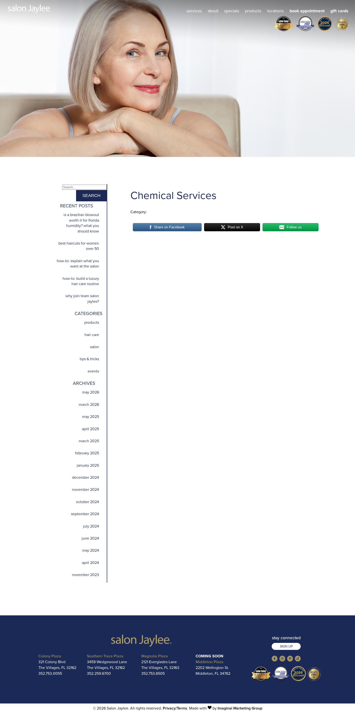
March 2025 (89, 441)
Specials (231, 11)
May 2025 (90, 416)
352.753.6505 (153, 673)
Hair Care (92, 334)
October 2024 (87, 502)
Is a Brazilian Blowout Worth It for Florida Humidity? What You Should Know (81, 223)
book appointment (307, 11)
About (213, 11)
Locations (275, 11)
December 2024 (85, 477)
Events (93, 371)
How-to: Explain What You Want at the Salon (78, 263)
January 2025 (88, 465)
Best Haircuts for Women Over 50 (78, 245)
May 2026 (90, 392)
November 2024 (85, 489)
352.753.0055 (50, 673)
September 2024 (85, 514)
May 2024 (90, 550)
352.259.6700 (99, 673)
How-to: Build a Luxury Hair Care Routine (81, 281)
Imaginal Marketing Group (240, 708)
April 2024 (90, 562)
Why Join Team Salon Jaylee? (82, 298)
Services (194, 11)
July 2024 (91, 526)
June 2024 (90, 538)
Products (253, 11)
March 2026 (89, 404)
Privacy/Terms (175, 708)
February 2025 (87, 453)
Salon (94, 347)
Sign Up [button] (286, 646)
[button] (274, 660)
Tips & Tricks (89, 359)
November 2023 (85, 574)
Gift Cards (339, 11)
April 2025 (90, 429)
